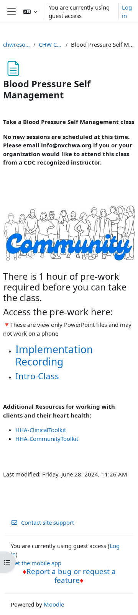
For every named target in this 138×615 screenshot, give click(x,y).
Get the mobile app (36, 563)
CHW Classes (50, 44)
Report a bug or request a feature (71, 575)
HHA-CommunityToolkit (46, 438)
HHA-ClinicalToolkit (40, 430)
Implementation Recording (54, 356)
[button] (30, 11)
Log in (127, 11)
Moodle (54, 604)
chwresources (16, 44)
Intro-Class (37, 376)
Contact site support (47, 522)
